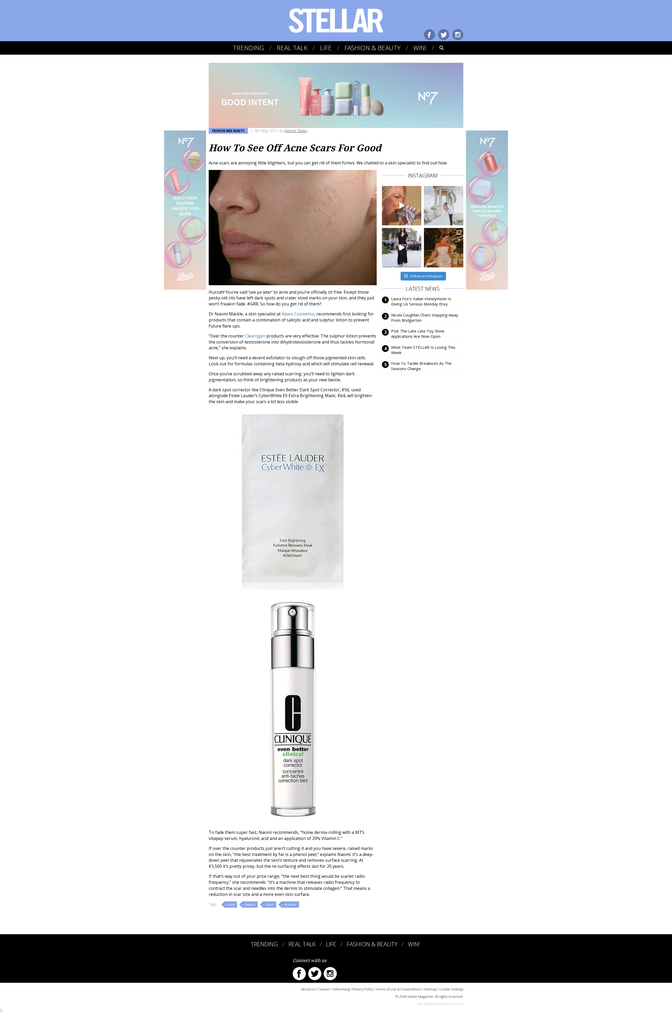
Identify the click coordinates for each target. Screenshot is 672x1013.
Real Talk (292, 47)
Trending (248, 47)
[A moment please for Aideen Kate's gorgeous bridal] (443, 247)
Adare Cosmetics (298, 314)
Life (326, 47)
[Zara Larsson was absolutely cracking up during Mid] (401, 205)
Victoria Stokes (295, 130)
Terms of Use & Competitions (398, 989)
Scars (270, 904)
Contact (324, 989)
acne (231, 904)
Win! (419, 47)
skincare (290, 904)
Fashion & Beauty (372, 47)
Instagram (457, 34)
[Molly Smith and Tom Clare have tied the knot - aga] (443, 205)
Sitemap (430, 989)
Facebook (429, 34)
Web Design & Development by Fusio (440, 1004)
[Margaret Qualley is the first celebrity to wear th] (401, 247)
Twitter (443, 34)
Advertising (341, 989)
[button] (438, 47)
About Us (308, 989)
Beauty (250, 904)
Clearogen (255, 336)
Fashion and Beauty (228, 130)
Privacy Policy (362, 989)
